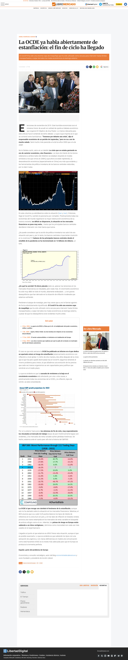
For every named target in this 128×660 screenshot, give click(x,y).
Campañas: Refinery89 (8, 657)
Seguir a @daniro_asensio (36, 36)
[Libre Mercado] (64, 4)
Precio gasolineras (24, 602)
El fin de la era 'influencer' (70, 0)
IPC (37, 563)
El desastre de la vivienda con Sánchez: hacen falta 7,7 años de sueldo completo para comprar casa (96, 367)
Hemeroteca (25, 611)
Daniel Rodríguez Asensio (27, 36)
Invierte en (43, 8)
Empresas (36, 8)
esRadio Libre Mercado (54, 8)
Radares (23, 607)
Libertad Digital (50, 651)
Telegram (118, 655)
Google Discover (111, 655)
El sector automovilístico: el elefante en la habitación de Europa (46, 337)
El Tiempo (24, 597)
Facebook (98, 655)
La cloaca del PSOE (46, 0)
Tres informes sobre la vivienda (58, 0)
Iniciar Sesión (125, 4)
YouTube (108, 655)
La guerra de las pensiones (90, 357)
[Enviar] (94, 67)
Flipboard (115, 655)
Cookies (42, 655)
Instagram (105, 655)
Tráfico (23, 592)
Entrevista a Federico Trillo (35, 0)
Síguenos (105, 66)
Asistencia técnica (52, 655)
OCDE (40, 563)
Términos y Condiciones (30, 655)
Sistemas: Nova (41, 657)
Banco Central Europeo (29, 563)
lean (60, 213)
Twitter (102, 655)
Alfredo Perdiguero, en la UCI (83, 0)
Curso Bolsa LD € (73, 8)
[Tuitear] (90, 67)
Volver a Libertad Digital (91, 4)
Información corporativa (11, 655)
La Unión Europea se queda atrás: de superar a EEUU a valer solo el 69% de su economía (95, 352)
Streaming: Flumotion (32, 657)
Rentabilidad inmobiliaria (87, 8)
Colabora (119, 4)
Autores (63, 655)
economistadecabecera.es (66, 555)
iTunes (121, 655)
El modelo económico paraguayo (98, 0)
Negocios (64, 8)
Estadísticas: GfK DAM (20, 657)
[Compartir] (87, 67)
